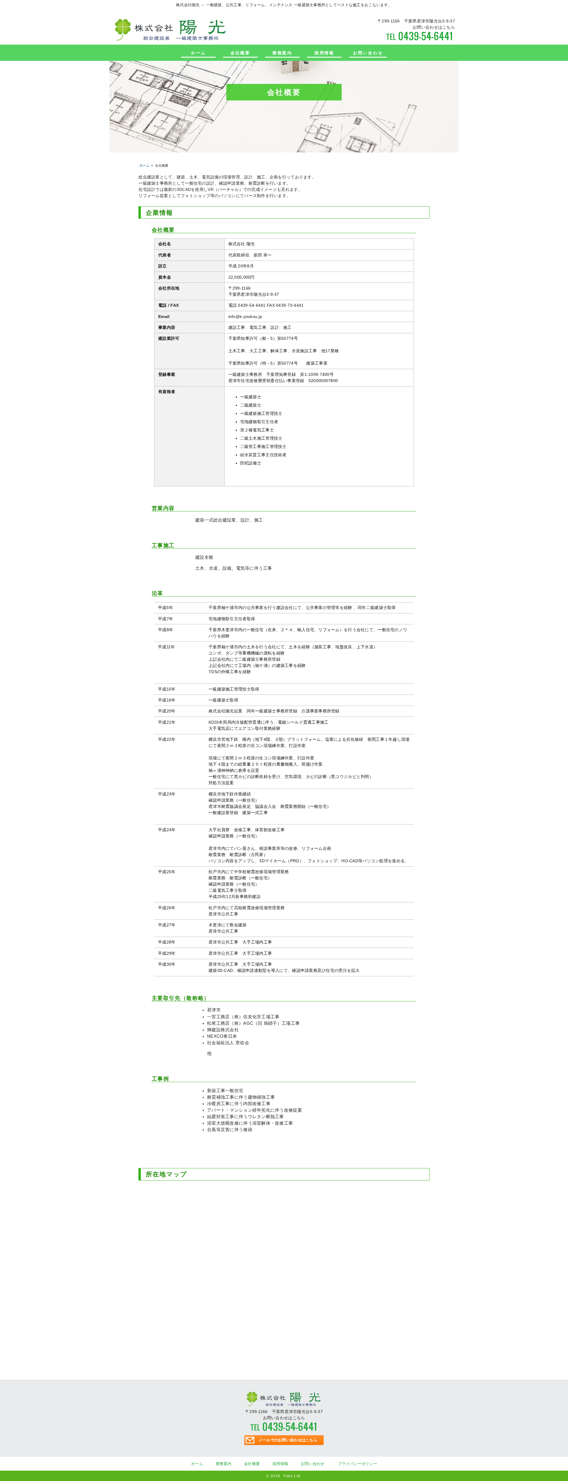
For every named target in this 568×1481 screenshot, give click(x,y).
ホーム (198, 53)
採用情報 (324, 53)
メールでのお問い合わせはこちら (288, 1440)
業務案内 (282, 53)
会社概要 (240, 53)
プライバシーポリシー (357, 1463)
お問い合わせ (368, 53)
